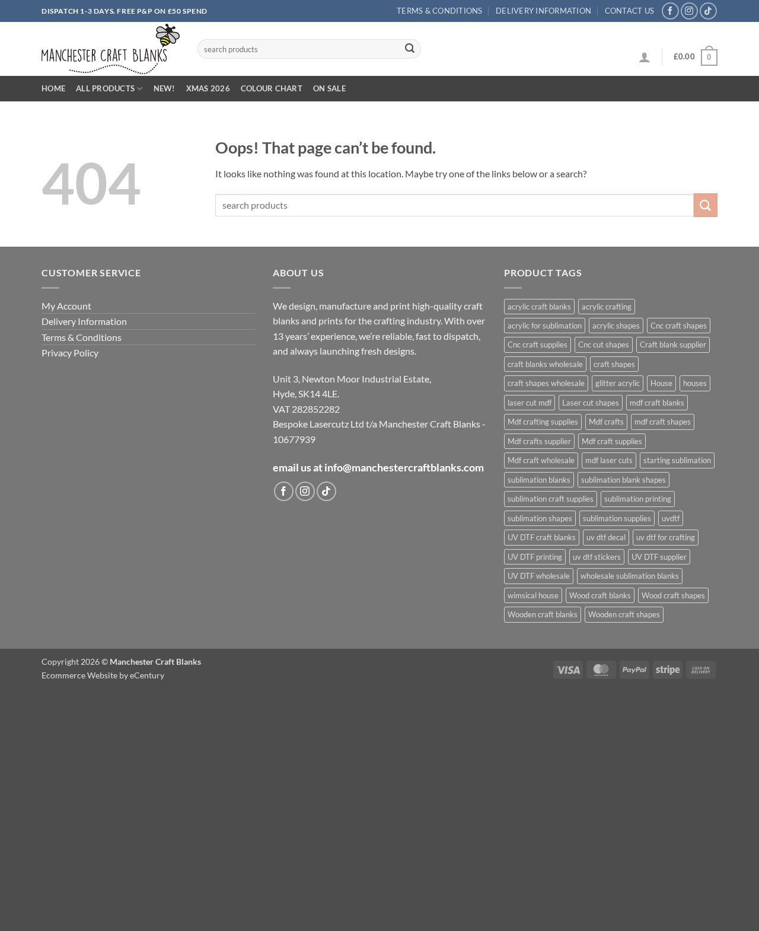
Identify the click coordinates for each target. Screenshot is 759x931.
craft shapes (614, 364)
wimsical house (533, 595)
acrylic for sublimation (545, 325)
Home (53, 88)
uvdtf (671, 518)
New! (165, 88)
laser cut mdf (529, 402)
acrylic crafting (607, 306)
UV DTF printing (535, 557)
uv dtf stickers (597, 557)
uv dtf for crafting (665, 537)
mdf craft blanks (657, 402)
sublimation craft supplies (551, 498)
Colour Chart (271, 88)
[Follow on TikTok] (708, 11)
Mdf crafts (606, 421)
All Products (105, 88)
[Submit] (410, 49)
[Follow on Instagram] (689, 11)
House (661, 383)
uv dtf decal (606, 537)
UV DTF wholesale (539, 576)
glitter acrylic (617, 383)
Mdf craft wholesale (541, 460)
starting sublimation (677, 460)
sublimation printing (637, 498)
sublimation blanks (539, 479)
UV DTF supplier (659, 557)
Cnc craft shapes (678, 325)
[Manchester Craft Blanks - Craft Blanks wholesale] (111, 49)
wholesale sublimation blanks (630, 576)
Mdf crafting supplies (543, 421)
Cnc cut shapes (603, 344)
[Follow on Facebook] (670, 11)
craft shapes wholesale (546, 383)
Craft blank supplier (673, 344)
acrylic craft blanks (539, 306)
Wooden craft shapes (624, 614)
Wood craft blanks (600, 595)
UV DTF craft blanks (542, 537)
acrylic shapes (616, 325)
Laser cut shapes (590, 402)
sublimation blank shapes (623, 479)
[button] (644, 57)
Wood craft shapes (673, 595)
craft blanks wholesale (545, 364)
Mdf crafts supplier (539, 441)
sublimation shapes (540, 518)
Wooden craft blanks (543, 614)
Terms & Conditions (440, 10)
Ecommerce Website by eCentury (103, 675)
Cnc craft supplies (537, 344)
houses (695, 383)
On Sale (329, 88)
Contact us (630, 10)
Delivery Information (543, 10)
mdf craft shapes (662, 421)
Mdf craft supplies (612, 441)
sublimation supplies (617, 518)
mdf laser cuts (609, 460)
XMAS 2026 (208, 88)
